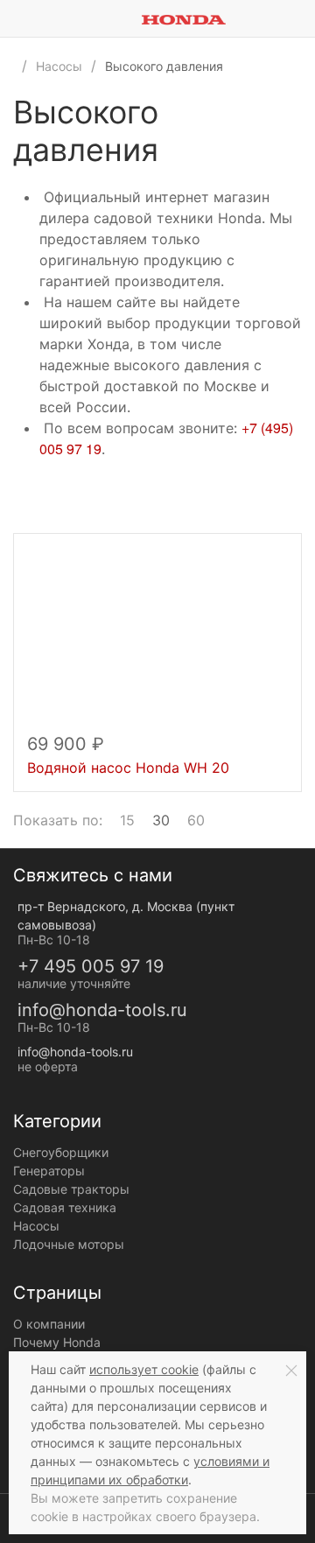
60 (196, 820)
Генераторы (49, 1170)
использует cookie (144, 1369)
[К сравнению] (261, 554)
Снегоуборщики (60, 1152)
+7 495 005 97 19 (91, 966)
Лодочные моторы (68, 1244)
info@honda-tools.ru (102, 1009)
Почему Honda (57, 1342)
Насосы (36, 1225)
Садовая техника (64, 1207)
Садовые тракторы (71, 1189)
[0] (302, 18)
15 (127, 820)
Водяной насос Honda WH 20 (128, 767)
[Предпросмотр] (157, 639)
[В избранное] (279, 554)
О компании (49, 1323)
